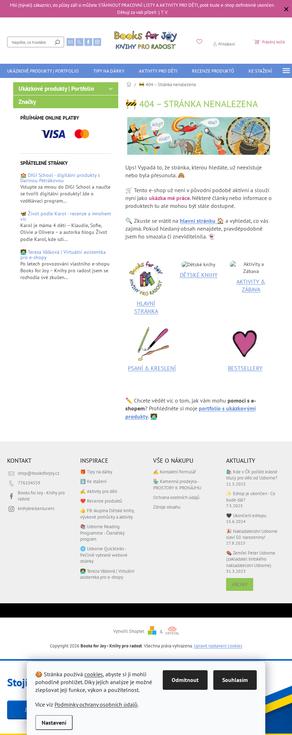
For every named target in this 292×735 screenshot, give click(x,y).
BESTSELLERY (245, 368)
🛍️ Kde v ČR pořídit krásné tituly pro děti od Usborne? (251, 475)
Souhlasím (235, 679)
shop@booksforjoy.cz (38, 473)
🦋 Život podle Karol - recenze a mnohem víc (65, 216)
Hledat (57, 42)
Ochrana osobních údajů (176, 497)
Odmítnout (185, 679)
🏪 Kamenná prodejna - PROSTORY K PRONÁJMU (177, 484)
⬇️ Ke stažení (93, 481)
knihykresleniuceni (36, 508)
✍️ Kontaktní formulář (174, 471)
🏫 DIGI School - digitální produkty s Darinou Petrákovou (60, 178)
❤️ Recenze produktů (101, 501)
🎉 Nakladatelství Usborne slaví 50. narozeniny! (251, 534)
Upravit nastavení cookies (218, 646)
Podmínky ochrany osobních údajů (95, 704)
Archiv (239, 584)
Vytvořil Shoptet (128, 631)
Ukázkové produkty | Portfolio (56, 89)
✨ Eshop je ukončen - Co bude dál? (250, 496)
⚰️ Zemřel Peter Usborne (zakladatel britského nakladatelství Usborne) (250, 559)
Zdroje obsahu (167, 507)
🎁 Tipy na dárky (96, 471)
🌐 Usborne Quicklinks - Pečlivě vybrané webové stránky (103, 555)
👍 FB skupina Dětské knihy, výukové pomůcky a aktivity (107, 513)
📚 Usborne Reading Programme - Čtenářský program (102, 533)
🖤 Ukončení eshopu (246, 515)
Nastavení (54, 722)
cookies (93, 674)
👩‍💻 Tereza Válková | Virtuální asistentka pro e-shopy (63, 255)
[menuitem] (43, 71)
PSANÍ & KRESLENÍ (152, 368)
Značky (27, 102)
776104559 (29, 482)
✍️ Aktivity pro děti (98, 491)
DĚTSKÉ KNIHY (199, 274)
